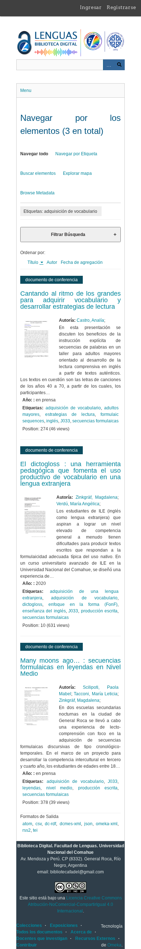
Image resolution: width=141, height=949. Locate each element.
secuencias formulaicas (95, 420)
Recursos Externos (95, 938)
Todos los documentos (39, 932)
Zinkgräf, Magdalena (97, 497)
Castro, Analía (90, 320)
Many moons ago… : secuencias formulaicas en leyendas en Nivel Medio (70, 667)
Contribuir (26, 945)
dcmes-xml (70, 823)
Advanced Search (108, 64)
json (88, 823)
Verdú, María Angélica (77, 503)
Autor (52, 262)
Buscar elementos (38, 173)
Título (33, 262)
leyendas (31, 787)
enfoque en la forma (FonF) (83, 604)
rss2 (26, 830)
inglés (52, 420)
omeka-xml (107, 823)
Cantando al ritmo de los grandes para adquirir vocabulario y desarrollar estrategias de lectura (70, 300)
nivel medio (59, 787)
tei (35, 830)
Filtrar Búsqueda (68, 234)
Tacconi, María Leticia (96, 693)
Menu (25, 90)
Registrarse (121, 7)
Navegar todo (34, 153)
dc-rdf (50, 823)
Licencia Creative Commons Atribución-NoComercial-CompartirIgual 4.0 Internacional (75, 904)
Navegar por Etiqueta (76, 153)
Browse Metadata (37, 192)
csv (38, 823)
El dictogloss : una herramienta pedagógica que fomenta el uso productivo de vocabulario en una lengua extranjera (70, 473)
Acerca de (81, 932)
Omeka (114, 945)
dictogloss (32, 604)
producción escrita (99, 610)
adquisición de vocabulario (73, 407)
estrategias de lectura (70, 414)
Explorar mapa (77, 173)
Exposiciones (64, 925)
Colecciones (29, 925)
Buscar (119, 64)
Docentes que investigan (41, 938)
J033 (65, 420)
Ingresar (91, 7)
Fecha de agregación (82, 262)
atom (27, 823)
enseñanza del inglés (44, 610)
